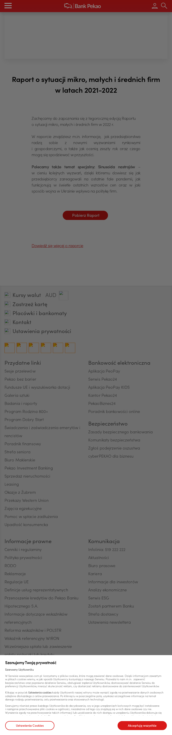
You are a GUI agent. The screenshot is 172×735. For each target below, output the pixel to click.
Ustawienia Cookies (30, 726)
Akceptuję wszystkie (142, 726)
